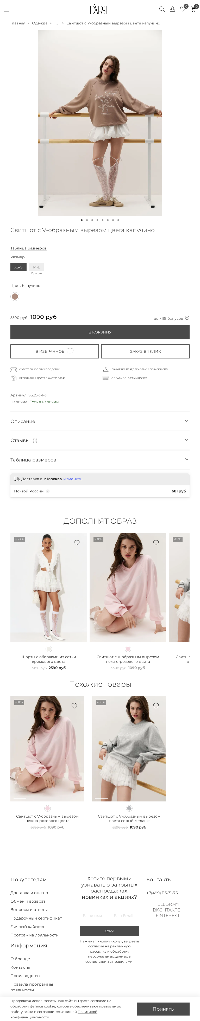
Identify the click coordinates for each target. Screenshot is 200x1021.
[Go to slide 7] (113, 220)
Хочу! (109, 931)
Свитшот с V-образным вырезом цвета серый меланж (129, 818)
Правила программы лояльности (31, 987)
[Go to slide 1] (82, 220)
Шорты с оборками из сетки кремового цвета (49, 659)
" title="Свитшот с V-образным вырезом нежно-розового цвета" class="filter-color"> (47, 808)
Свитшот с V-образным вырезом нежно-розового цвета (128, 659)
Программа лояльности (34, 935)
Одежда (39, 23)
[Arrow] (187, 421)
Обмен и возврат (27, 901)
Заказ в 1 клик (145, 351)
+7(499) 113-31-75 (162, 892)
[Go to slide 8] (118, 220)
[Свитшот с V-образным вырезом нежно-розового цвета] (128, 649)
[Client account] (172, 9)
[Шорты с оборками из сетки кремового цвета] (49, 649)
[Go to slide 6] (108, 220)
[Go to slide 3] (92, 220)
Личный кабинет (27, 926)
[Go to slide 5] (102, 220)
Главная (17, 23)
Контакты (20, 967)
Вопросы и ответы (29, 909)
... (57, 23)
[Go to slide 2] (87, 220)
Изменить (72, 479)
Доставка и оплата (29, 892)
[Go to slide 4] (97, 220)
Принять (163, 1009)
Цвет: (25, 285)
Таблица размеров (28, 248)
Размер (17, 257)
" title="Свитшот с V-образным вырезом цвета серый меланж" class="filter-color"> (129, 808)
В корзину (100, 332)
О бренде (20, 958)
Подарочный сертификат (36, 918)
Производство (25, 975)
